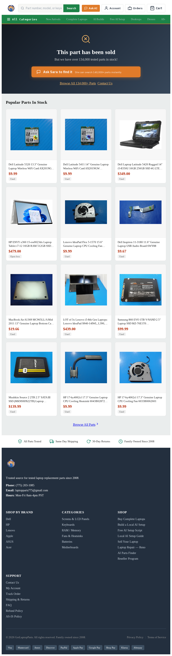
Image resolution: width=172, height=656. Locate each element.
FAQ (9, 605)
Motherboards (70, 547)
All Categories (24, 19)
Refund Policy (14, 610)
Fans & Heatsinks (72, 536)
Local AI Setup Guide (131, 536)
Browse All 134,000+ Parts (78, 83)
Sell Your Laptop (128, 541)
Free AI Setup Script (130, 530)
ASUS (9, 541)
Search (71, 8)
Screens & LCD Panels (75, 519)
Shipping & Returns (18, 599)
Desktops (136, 19)
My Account (13, 588)
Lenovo (10, 530)
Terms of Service (156, 637)
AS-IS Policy (14, 616)
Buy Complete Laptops (131, 519)
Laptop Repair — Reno (131, 547)
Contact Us (105, 83)
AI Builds (98, 19)
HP (8, 524)
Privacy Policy (135, 637)
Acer (9, 547)
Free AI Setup (117, 19)
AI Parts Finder (127, 553)
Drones (151, 19)
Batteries (67, 541)
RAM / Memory (71, 530)
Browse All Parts (84, 424)
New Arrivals (53, 19)
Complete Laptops (76, 19)
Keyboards (68, 524)
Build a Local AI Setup (131, 524)
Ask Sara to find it (82, 72)
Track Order (13, 593)
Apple (9, 536)
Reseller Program (128, 558)
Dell (8, 519)
